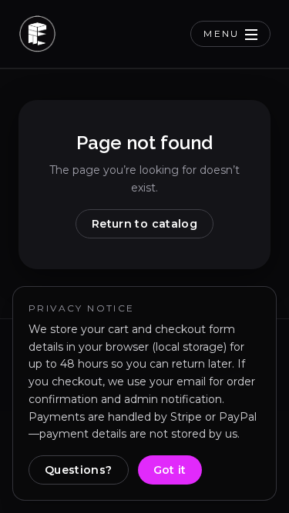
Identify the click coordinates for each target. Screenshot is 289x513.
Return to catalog (144, 224)
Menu (221, 33)
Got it (170, 470)
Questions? (79, 470)
